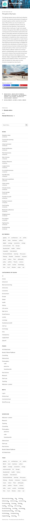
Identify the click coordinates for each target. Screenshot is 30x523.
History (4, 305)
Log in (3, 393)
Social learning (6, 227)
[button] (6, 85)
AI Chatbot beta (6, 349)
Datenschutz (5, 358)
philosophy (21, 259)
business (14, 240)
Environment (23, 95)
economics (15, 95)
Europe (6, 96)
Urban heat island (6, 144)
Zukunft (15, 98)
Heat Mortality (6, 174)
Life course (12, 96)
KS (11, 11)
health (13, 248)
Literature (17, 256)
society (14, 264)
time (4, 267)
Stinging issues (6, 214)
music (4, 259)
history (18, 248)
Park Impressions (6, 153)
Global (3, 299)
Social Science (6, 314)
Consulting (5, 355)
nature (9, 259)
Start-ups (4, 378)
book (9, 240)
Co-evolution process (7, 170)
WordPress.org (6, 402)
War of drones (5, 157)
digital (4, 243)
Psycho (15, 262)
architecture (14, 237)
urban (24, 100)
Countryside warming (7, 139)
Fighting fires (5, 223)
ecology (10, 243)
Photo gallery (5, 361)
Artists (4, 279)
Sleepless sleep (6, 135)
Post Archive (5, 372)
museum (24, 256)
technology (20, 96)
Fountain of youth (6, 196)
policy (4, 262)
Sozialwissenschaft (7, 323)
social (8, 264)
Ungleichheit (8, 98)
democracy (7, 95)
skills (4, 264)
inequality (5, 251)
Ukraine (14, 267)
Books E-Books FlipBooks (8, 352)
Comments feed (6, 399)
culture (21, 240)
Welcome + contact (7, 384)
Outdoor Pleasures (7, 161)
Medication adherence (8, 209)
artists (24, 237)
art (20, 237)
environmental (7, 245)
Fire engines (5, 218)
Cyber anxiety (5, 183)
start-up (4, 326)
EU (13, 245)
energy (23, 243)
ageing (4, 237)
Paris (20, 100)
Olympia (15, 100)
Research (4, 375)
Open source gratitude (8, 179)
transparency (5, 334)
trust (8, 267)
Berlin (4, 240)
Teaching (4, 381)
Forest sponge (6, 192)
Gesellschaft (6, 248)
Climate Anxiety (6, 188)
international (13, 251)
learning (16, 254)
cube (5, 363)
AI (8, 237)
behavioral (7, 94)
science (21, 262)
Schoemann (15, 3)
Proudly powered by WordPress (16, 519)
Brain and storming (18, 94)
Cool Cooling (5, 205)
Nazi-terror (5, 311)
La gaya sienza (6, 166)
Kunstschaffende (7, 254)
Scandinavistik (7, 369)
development (8, 100)
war (23, 267)
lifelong (5, 256)
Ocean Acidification (7, 148)
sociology (4, 320)
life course (22, 254)
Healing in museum (7, 201)
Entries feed (5, 396)
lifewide (11, 256)
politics (10, 262)
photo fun (6, 366)
